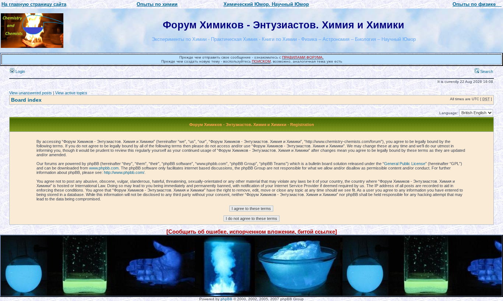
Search (486, 71)
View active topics (71, 93)
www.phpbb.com (104, 168)
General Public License (404, 163)
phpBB (226, 299)
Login (19, 71)
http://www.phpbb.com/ (124, 172)
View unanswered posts (30, 93)
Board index (26, 100)
